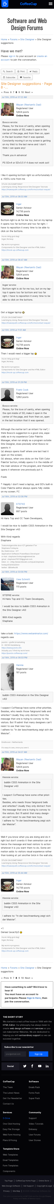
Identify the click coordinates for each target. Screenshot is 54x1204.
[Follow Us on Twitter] (24, 1066)
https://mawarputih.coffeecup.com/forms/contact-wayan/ (26, 189)
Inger (18, 204)
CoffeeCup (9, 1081)
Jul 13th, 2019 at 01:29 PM (14, 382)
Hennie (19, 665)
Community (35, 1112)
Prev (6, 92)
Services (7, 1112)
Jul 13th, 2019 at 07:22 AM (14, 97)
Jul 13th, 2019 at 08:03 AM (14, 196)
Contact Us (8, 1103)
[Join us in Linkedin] (47, 1066)
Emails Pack (34, 1087)
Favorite (26, 77)
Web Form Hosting (11, 1134)
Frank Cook (22, 389)
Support (33, 1118)
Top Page (9, 1181)
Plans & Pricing (10, 1140)
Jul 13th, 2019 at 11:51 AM (14, 330)
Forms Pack (34, 1093)
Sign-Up (38, 1054)
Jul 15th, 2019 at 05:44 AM (14, 873)
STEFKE (20, 504)
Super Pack (34, 1098)
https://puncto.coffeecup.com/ (14, 653)
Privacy (6, 1191)
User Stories (35, 1140)
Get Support (28, 1186)
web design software (20, 1028)
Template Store (11, 1149)
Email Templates (10, 1160)
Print (22, 71)
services (39, 1028)
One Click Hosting (11, 1124)
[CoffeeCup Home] (28, 4)
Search (9, 71)
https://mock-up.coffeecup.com (15, 250)
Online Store (44, 1181)
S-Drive (6, 1118)
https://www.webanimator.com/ (31, 633)
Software (34, 1081)
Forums (14, 39)
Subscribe (10, 77)
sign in (12, 56)
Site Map (16, 1191)
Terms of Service (29, 1199)
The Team (8, 1087)
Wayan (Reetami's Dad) (28, 104)
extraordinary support (30, 1035)
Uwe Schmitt (23, 579)
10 (22, 92)
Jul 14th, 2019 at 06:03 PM (14, 657)
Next (27, 92)
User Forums (35, 1134)
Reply (34, 71)
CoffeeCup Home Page (26, 1181)
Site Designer (27, 39)
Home (4, 39)
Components (9, 1171)
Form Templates (10, 1165)
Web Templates (10, 1154)
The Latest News (11, 1093)
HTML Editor (9, 1025)
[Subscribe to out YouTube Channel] (39, 1066)
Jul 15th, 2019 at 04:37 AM (14, 752)
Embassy (33, 1129)
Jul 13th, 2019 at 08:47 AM (14, 260)
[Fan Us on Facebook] (32, 1066)
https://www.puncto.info (12, 648)
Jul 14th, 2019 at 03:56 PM (14, 572)
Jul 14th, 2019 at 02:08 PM (14, 496)
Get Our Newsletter (12, 1098)
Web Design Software (11, 1186)
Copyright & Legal (44, 1186)
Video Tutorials (36, 1124)
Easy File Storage (11, 1129)
